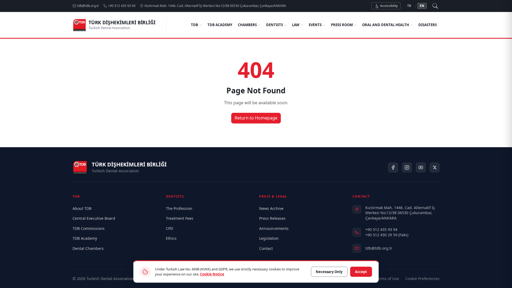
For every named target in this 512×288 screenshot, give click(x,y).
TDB (194, 24)
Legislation (269, 238)
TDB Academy (219, 24)
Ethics (171, 238)
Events (315, 24)
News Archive (271, 208)
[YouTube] (421, 167)
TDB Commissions (89, 228)
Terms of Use (387, 278)
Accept (361, 271)
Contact (266, 248)
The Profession (179, 208)
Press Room (342, 24)
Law (295, 24)
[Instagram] (407, 167)
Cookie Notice (212, 274)
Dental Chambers (88, 248)
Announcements (274, 228)
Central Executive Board (94, 218)
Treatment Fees (179, 218)
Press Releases (272, 218)
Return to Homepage (256, 118)
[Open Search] (435, 6)
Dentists (274, 24)
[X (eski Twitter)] (434, 167)
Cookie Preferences (422, 278)
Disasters (427, 24)
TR (409, 5)
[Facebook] (393, 167)
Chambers (247, 24)
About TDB (82, 208)
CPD (169, 228)
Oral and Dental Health (385, 24)
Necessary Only (329, 271)
